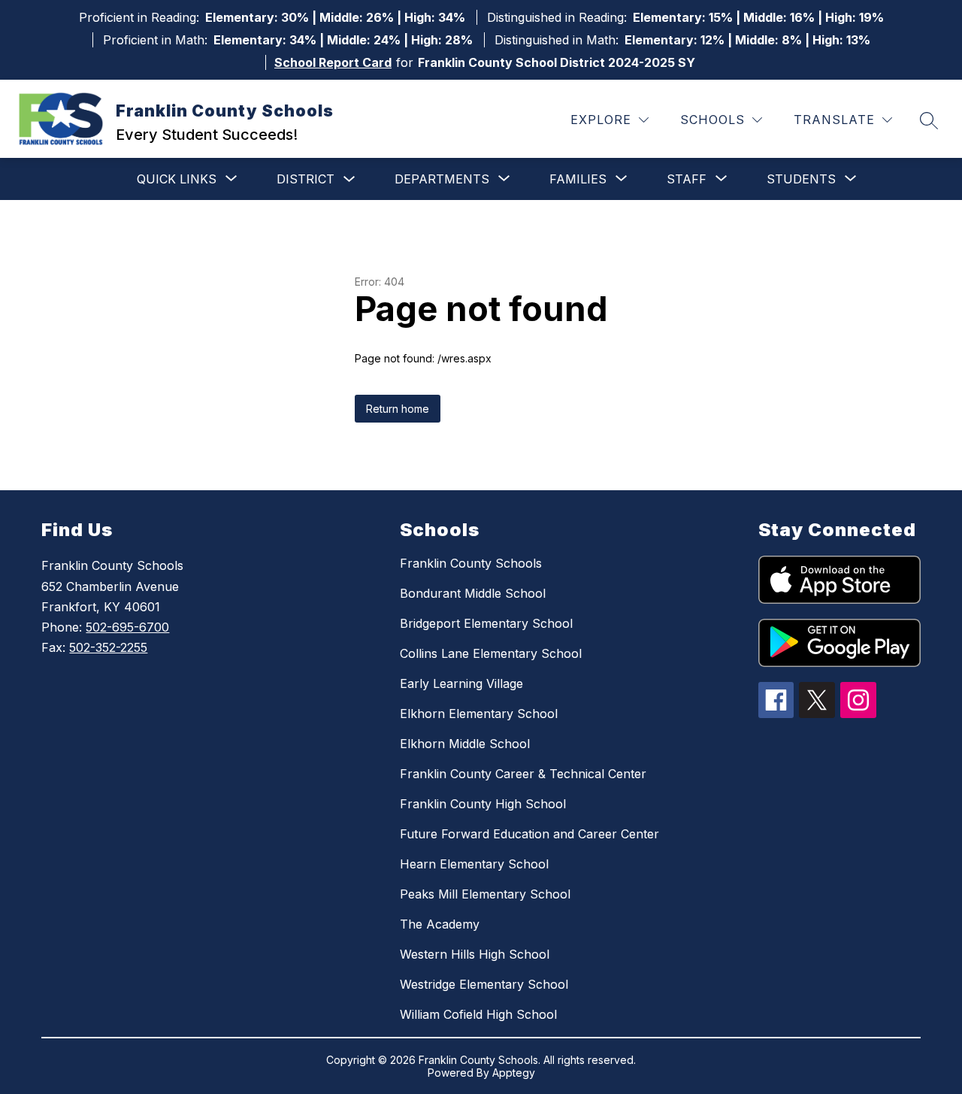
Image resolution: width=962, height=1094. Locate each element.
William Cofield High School (478, 1014)
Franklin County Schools (471, 563)
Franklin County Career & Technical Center (523, 773)
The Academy (439, 924)
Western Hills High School (474, 954)
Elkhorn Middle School (465, 743)
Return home (397, 408)
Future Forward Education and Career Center (529, 833)
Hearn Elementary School (474, 863)
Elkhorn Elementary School (479, 713)
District (305, 178)
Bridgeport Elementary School (486, 623)
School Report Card (333, 62)
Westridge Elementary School (484, 984)
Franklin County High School (483, 803)
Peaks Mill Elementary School (485, 894)
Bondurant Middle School (473, 593)
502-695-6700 (127, 627)
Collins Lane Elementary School (491, 653)
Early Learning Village (461, 683)
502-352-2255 (108, 647)
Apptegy (513, 1072)
